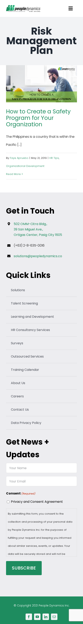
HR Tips (54, 158)
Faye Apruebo (19, 158)
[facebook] (29, 617)
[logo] (23, 6)
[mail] (54, 617)
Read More (13, 174)
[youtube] (37, 617)
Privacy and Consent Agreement (37, 501)
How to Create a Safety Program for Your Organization (41, 84)
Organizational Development (25, 166)
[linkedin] (46, 617)
